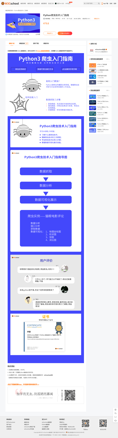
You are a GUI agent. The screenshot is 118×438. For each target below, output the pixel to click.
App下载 (105, 3)
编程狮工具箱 (45, 429)
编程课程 (23, 3)
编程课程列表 (9, 10)
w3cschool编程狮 (47, 422)
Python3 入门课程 (102, 112)
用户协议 (8, 424)
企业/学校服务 (63, 424)
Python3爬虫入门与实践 (103, 107)
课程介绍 (11, 43)
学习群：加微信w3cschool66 (68, 429)
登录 (115, 3)
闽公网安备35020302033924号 (76, 432)
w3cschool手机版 (29, 429)
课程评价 (46, 43)
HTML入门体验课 (102, 64)
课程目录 (23, 43)
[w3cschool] (10, 3)
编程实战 (30, 3)
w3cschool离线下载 (29, 426)
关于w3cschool (10, 422)
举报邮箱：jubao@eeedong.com (70, 435)
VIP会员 (68, 3)
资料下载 (36, 43)
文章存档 (8, 429)
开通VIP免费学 (64, 33)
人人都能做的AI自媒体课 (103, 70)
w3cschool (46, 432)
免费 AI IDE (60, 3)
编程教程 (44, 3)
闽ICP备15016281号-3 (59, 432)
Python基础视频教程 (43, 51)
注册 (111, 3)
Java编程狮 (45, 426)
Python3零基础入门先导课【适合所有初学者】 (103, 124)
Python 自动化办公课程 (103, 118)
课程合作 (26, 424)
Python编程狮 (45, 424)
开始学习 (50, 33)
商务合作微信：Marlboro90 (67, 426)
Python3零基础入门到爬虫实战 (103, 95)
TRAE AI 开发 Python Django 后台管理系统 (103, 101)
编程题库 (37, 3)
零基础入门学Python (103, 129)
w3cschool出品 (100, 49)
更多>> (108, 59)
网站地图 (8, 426)
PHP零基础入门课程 (102, 81)
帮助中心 (62, 422)
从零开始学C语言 (102, 75)
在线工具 (51, 3)
